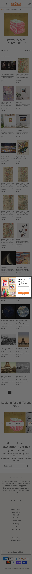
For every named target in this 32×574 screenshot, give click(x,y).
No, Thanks (23, 294)
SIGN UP (23, 292)
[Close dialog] (30, 278)
